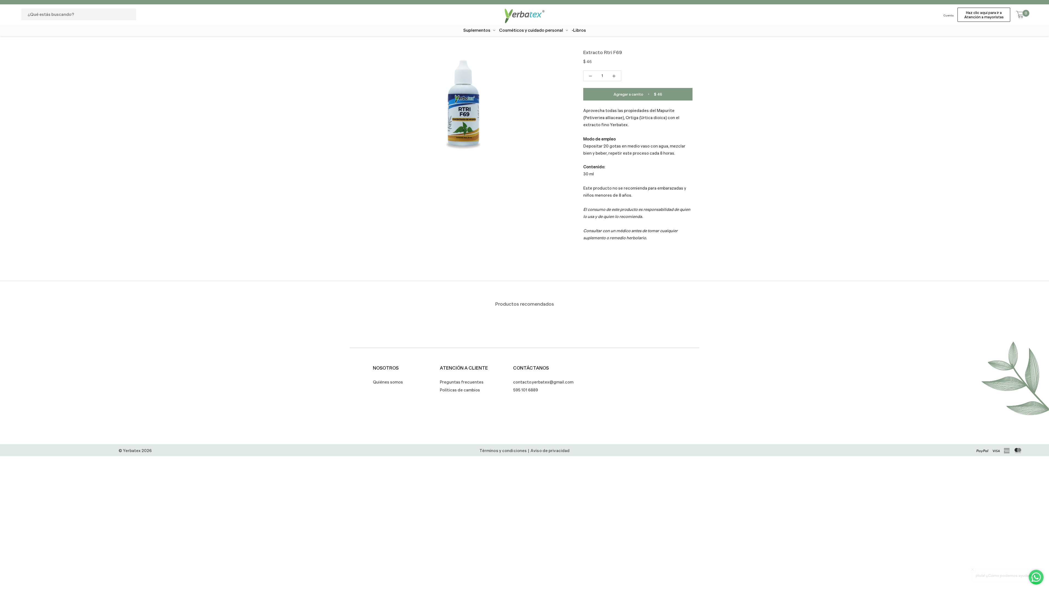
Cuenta (948, 15)
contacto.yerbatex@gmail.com (540, 382)
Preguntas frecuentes (462, 382)
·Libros (579, 30)
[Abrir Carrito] (1020, 15)
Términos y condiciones (503, 450)
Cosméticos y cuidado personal (531, 30)
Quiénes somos (388, 382)
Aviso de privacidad (550, 450)
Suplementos (476, 30)
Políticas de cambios (460, 390)
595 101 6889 (525, 390)
